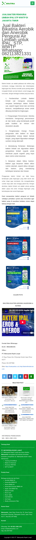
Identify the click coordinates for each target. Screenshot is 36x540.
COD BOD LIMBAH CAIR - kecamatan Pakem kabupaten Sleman (9, 427)
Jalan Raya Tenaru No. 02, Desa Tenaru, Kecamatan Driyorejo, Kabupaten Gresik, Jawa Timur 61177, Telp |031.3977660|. (17, 514)
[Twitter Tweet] (4, 376)
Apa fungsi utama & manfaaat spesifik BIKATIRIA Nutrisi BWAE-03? (26, 400)
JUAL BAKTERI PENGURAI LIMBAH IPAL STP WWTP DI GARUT (26, 418)
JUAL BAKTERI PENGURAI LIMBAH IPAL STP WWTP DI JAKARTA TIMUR (15, 17)
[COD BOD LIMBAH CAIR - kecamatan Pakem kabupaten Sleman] (9, 419)
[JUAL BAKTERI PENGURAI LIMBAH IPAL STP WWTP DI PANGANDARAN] (9, 405)
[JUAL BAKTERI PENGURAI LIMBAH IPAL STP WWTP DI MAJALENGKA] (26, 405)
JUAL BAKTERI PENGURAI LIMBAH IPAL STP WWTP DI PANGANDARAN (9, 410)
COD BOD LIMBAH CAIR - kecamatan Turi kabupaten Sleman (9, 399)
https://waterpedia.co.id (12, 366)
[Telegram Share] (15, 376)
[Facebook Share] (10, 376)
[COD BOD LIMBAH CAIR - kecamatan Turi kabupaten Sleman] (9, 391)
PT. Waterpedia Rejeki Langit (23, 537)
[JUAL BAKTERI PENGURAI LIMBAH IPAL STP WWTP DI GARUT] (26, 415)
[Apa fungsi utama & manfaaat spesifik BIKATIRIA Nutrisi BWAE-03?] (26, 391)
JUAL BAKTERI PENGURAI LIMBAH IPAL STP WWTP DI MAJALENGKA (26, 410)
